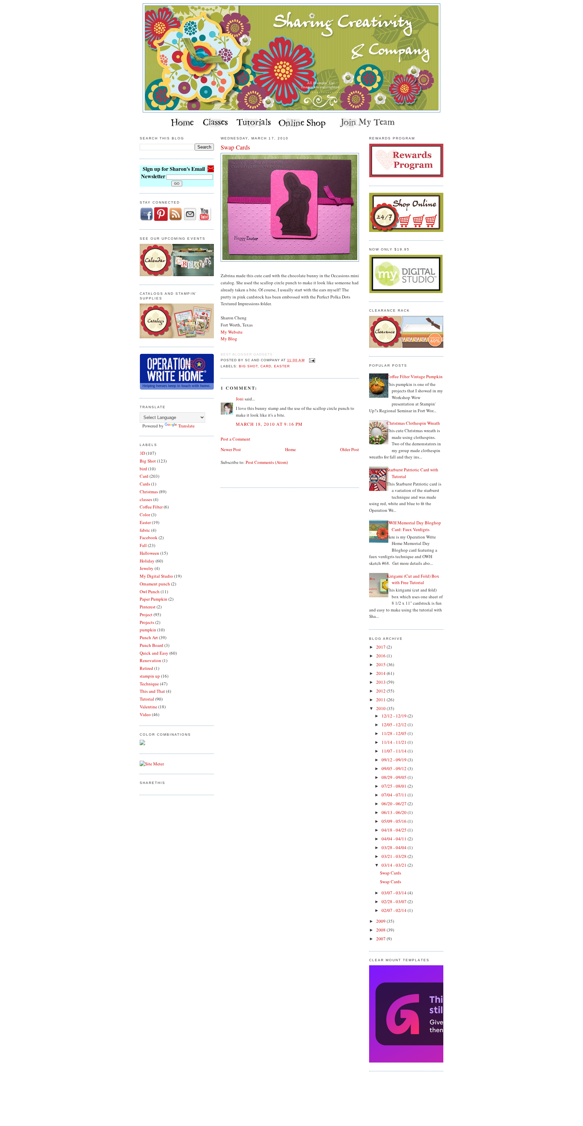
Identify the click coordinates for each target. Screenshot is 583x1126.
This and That (152, 691)
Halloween (149, 553)
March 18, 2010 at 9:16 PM (269, 424)
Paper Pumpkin (153, 599)
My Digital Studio (156, 576)
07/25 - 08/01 (395, 786)
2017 (381, 647)
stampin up (150, 676)
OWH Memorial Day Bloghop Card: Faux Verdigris (414, 526)
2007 (381, 939)
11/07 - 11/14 (395, 751)
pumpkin (148, 630)
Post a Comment (235, 439)
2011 (381, 700)
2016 (381, 656)
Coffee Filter (151, 507)
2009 (381, 921)
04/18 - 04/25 (395, 830)
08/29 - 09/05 (395, 777)
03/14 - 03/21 (395, 865)
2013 (381, 682)
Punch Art (149, 637)
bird (143, 469)
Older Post (349, 449)
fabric (145, 530)
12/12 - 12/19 (395, 716)
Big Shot (148, 461)
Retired (146, 668)
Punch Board (151, 645)
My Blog (229, 339)
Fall (143, 545)
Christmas (149, 492)
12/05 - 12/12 (395, 725)
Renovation (150, 660)
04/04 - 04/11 (395, 839)
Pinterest (148, 607)
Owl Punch (150, 591)
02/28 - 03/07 (395, 901)
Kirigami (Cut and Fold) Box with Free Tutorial (413, 579)
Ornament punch (155, 584)
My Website (232, 332)
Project (146, 614)
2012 (381, 691)
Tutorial (147, 699)
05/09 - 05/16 (395, 821)
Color (145, 515)
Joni (240, 399)
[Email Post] (311, 360)
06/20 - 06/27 (395, 804)
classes (146, 499)
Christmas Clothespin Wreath (413, 423)
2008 (381, 930)
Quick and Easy (154, 653)
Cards (145, 484)
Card (144, 476)
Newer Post (231, 449)
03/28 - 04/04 (395, 847)
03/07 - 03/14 (395, 893)
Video (145, 714)
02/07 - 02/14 (395, 910)
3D (142, 453)
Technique (149, 684)
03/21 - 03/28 (395, 856)
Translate (186, 426)
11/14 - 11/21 (395, 742)
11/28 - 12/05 (395, 733)
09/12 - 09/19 (395, 760)
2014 (381, 673)
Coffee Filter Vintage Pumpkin (415, 376)
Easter (145, 522)
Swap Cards (235, 147)
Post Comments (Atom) (267, 462)
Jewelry (147, 568)
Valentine (148, 707)
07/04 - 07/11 (395, 795)
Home (290, 449)
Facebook (149, 537)
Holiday (147, 561)
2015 (381, 664)
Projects (147, 622)
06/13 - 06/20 (395, 812)
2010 (381, 708)
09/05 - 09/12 (395, 768)
